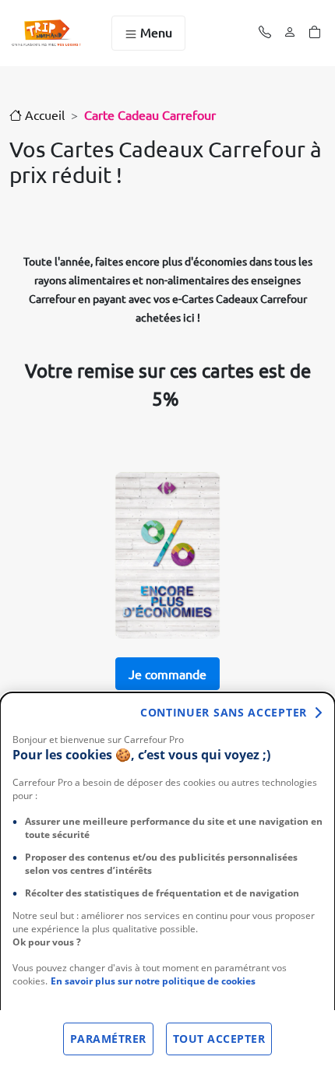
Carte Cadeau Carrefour (150, 114)
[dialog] (167, 883)
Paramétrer (108, 1038)
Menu (154, 32)
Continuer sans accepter (223, 712)
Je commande (167, 673)
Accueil (43, 114)
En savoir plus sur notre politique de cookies (153, 981)
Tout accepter (219, 1038)
